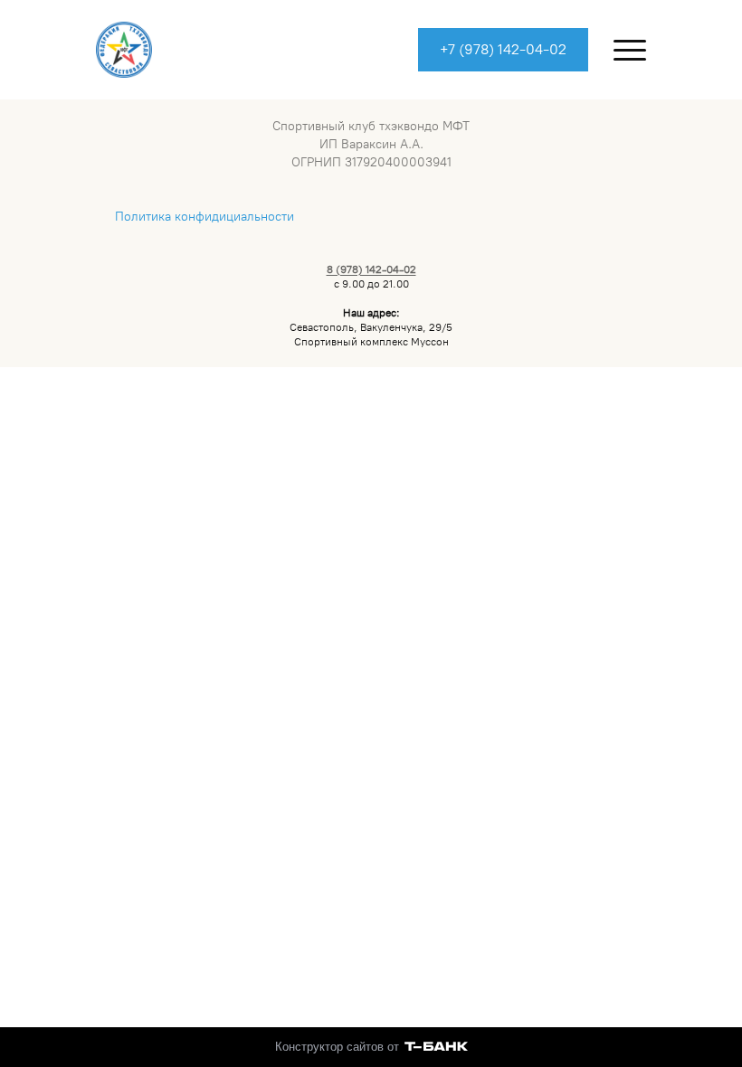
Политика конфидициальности (204, 216)
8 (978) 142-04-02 (371, 269)
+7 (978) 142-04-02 (503, 49)
